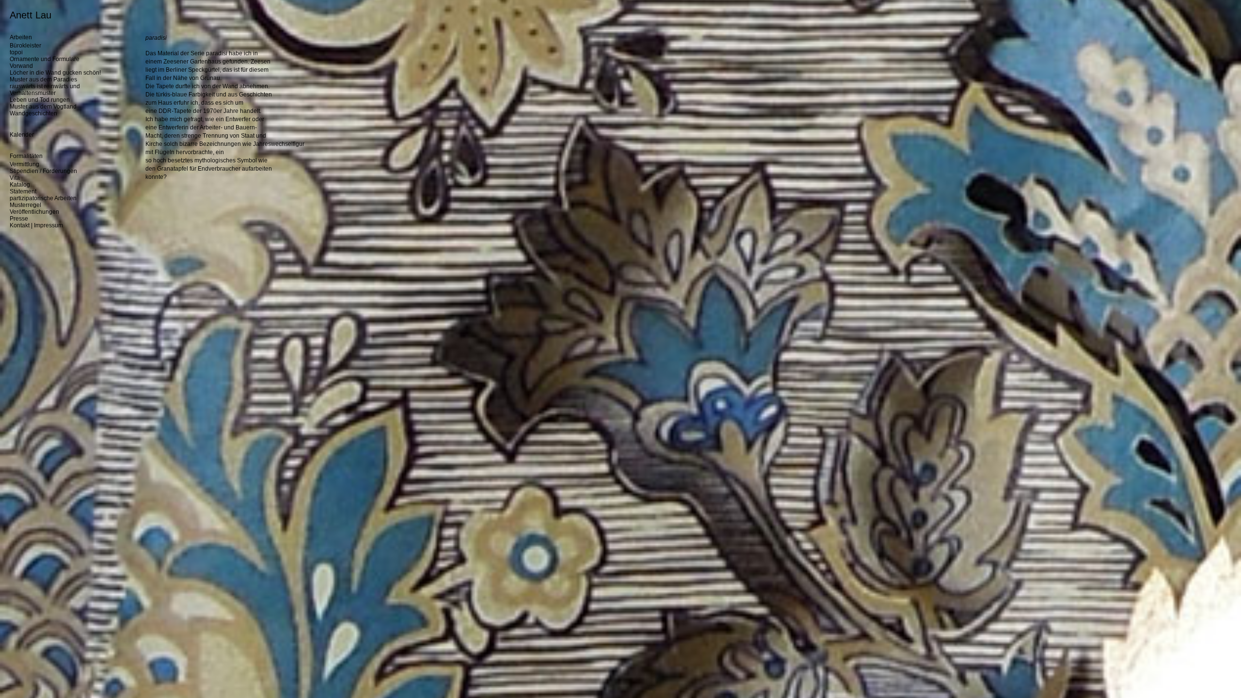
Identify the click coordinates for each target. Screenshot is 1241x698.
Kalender (22, 134)
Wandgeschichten (33, 113)
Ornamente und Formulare (45, 59)
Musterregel (25, 205)
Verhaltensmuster (33, 93)
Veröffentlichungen (34, 211)
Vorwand (21, 66)
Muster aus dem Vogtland (43, 106)
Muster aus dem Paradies (43, 79)
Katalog (20, 184)
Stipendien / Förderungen (43, 171)
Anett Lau (30, 15)
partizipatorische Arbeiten (43, 198)
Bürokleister (25, 45)
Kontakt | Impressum (36, 225)
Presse (19, 218)
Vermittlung (24, 164)
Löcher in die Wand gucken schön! (55, 72)
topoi (16, 52)
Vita (15, 177)
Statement (23, 191)
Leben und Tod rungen (40, 99)
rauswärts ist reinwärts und (45, 86)
